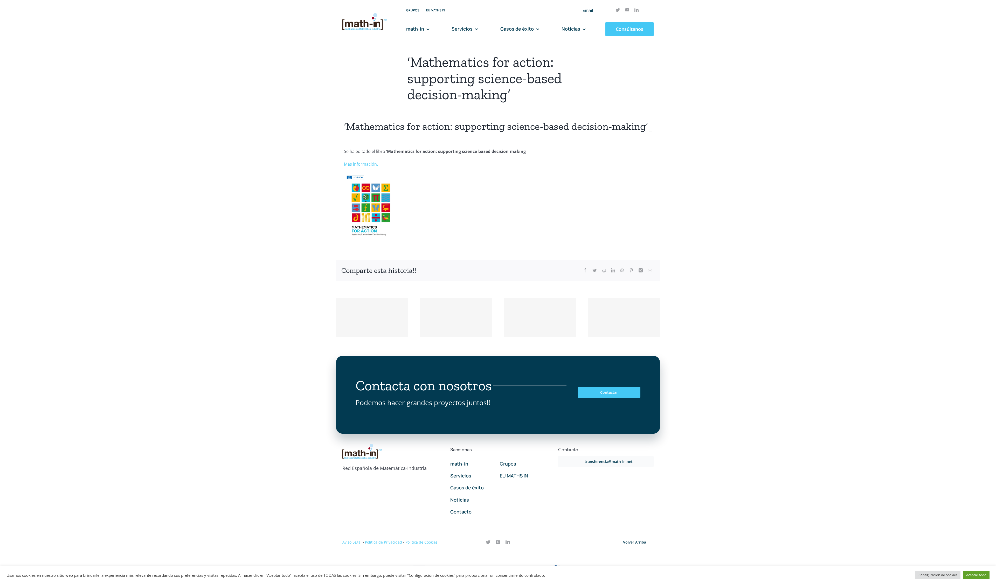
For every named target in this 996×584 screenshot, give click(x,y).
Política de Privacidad (383, 542)
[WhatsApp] (622, 270)
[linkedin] (636, 10)
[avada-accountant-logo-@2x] (364, 15)
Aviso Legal (352, 542)
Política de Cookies (421, 542)
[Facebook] (585, 270)
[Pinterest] (631, 270)
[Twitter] (594, 270)
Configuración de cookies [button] (937, 575)
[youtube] (627, 10)
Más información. (361, 164)
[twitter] (618, 10)
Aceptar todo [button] (976, 575)
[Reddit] (603, 270)
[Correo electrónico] (650, 270)
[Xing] (640, 270)
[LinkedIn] (613, 270)
